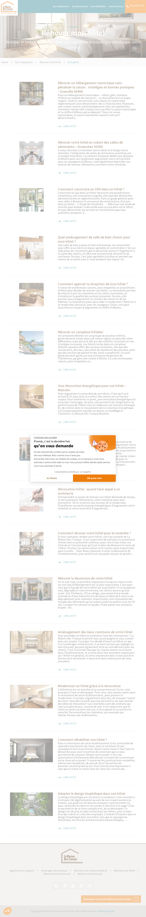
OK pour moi (94, 478)
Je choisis (51, 478)
